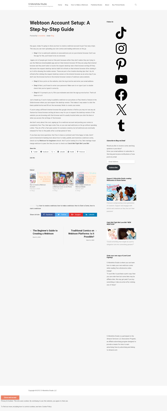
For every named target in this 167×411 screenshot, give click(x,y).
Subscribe (113, 167)
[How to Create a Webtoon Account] (40, 178)
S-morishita (41, 36)
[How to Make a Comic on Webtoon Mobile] (85, 178)
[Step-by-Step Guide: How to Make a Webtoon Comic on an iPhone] (63, 178)
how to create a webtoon (48, 206)
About (107, 5)
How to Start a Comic (82, 206)
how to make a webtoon (65, 206)
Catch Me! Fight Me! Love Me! (78, 143)
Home (60, 5)
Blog (66, 5)
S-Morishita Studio (37, 4)
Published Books (96, 5)
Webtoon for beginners (48, 141)
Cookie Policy (47, 407)
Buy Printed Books (118, 5)
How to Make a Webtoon (79, 5)
